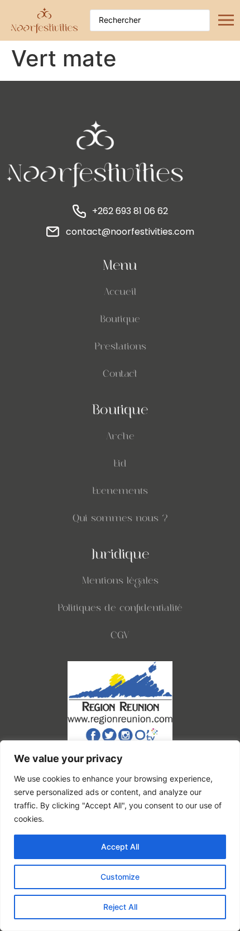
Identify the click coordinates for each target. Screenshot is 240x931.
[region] (120, 835)
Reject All (120, 906)
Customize (120, 876)
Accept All (120, 846)
